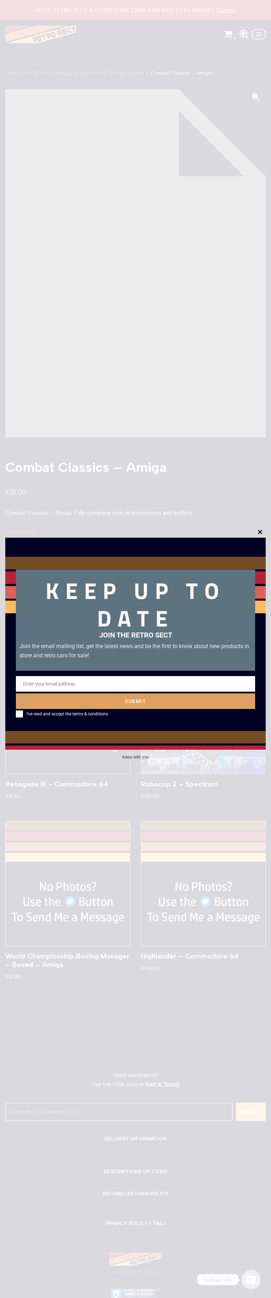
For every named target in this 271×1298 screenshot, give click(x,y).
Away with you (135, 757)
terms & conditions (90, 713)
